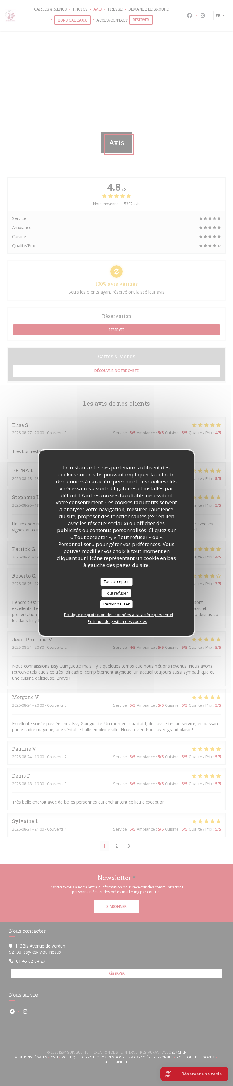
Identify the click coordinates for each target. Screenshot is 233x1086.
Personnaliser (116, 604)
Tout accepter (116, 581)
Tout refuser (116, 593)
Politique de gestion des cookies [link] (117, 621)
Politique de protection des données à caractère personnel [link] (118, 614)
